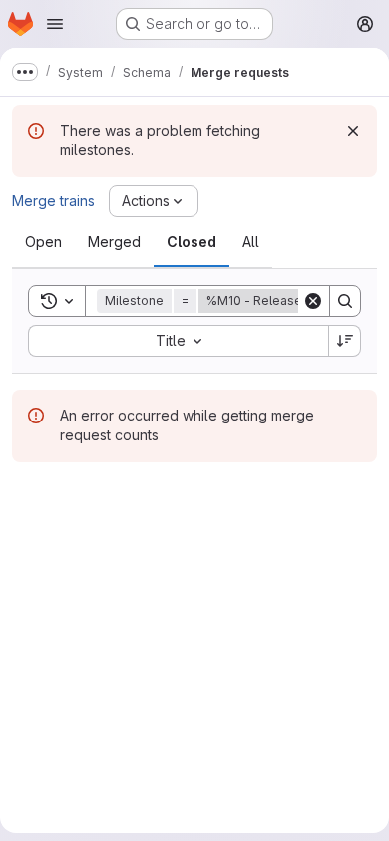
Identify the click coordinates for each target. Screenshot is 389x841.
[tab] (43, 242)
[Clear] (313, 301)
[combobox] (178, 341)
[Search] (345, 301)
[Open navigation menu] (55, 24)
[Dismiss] (353, 130)
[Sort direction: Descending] (345, 341)
